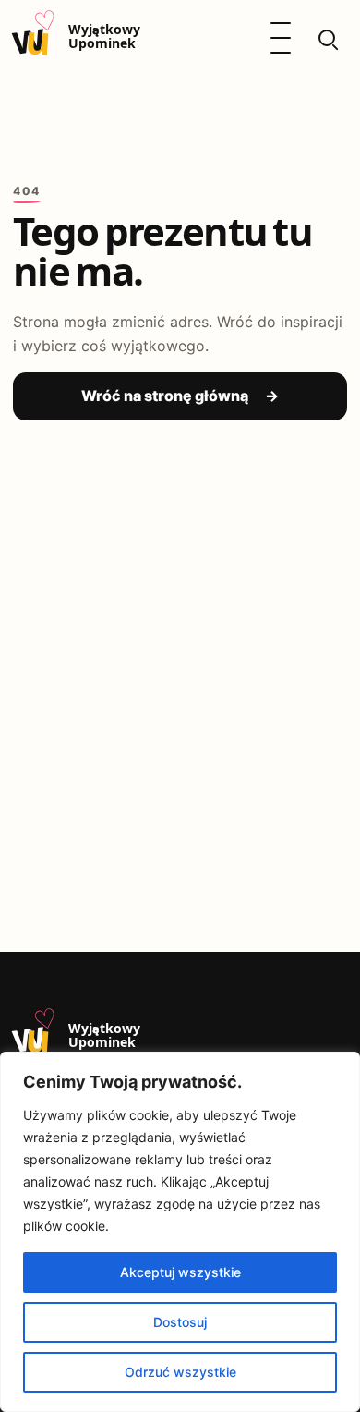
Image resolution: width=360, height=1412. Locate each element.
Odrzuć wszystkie (180, 1372)
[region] (180, 1232)
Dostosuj (180, 1322)
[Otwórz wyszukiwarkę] (326, 38)
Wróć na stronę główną (180, 395)
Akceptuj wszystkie (180, 1272)
